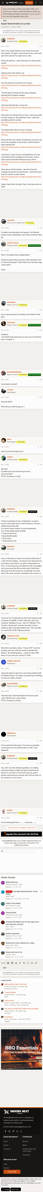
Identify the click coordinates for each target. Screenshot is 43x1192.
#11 (41, 554)
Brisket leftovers (12, 882)
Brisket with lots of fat (14, 952)
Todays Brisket (10, 992)
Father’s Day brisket (13, 903)
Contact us (7, 1149)
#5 (41, 330)
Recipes (25, 1141)
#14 (41, 668)
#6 (41, 379)
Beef (20, 884)
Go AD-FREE (12, 1172)
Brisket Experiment (13, 934)
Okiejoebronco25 (12, 884)
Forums (6, 1145)
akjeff (7, 896)
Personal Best (11, 913)
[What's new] (36, 3)
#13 (41, 643)
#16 (41, 740)
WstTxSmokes (11, 905)
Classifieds (26, 1155)
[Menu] (2, 3)
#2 (41, 228)
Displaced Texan (11, 936)
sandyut (8, 954)
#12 (41, 613)
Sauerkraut (8, 1017)
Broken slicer (9, 1000)
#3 (41, 250)
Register (6, 1168)
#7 (41, 397)
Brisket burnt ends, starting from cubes (20, 943)
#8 (41, 447)
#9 (41, 464)
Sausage (7, 1013)
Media (25, 1145)
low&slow (6, 27)
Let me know (34, 14)
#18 (41, 818)
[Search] (40, 3)
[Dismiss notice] (40, 9)
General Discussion (11, 989)
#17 (41, 763)
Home (6, 1141)
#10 (41, 516)
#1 (41, 46)
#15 (41, 691)
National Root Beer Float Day (15, 984)
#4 (41, 310)
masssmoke (10, 945)
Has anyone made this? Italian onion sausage (21, 1009)
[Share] (38, 46)
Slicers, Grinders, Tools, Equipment (16, 1005)
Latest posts (6, 980)
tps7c (7, 926)
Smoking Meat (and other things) (29, 1150)
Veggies (7, 1021)
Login (5, 1164)
